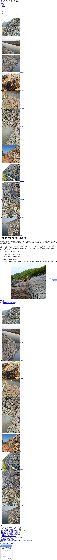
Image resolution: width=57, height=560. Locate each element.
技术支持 (3, 7)
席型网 (5, 540)
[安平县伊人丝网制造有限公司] (5, 1)
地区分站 (16, 0)
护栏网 (23, 540)
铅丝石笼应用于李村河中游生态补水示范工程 (9, 536)
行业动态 (3, 6)
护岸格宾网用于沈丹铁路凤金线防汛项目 (8, 527)
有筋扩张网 (15, 540)
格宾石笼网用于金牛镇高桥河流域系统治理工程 (9, 533)
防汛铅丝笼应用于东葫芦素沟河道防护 (8, 534)
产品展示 (3, 4)
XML (16, 538)
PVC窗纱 (7, 540)
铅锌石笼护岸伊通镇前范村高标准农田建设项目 (9, 532)
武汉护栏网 (11, 540)
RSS (18, 538)
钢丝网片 (18, 540)
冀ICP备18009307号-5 (3, 539)
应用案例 (3, 5)
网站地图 (20, 0)
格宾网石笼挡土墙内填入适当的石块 (9, 303)
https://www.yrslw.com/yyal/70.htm (5, 301)
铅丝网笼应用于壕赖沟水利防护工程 (8, 535)
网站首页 (3, 3)
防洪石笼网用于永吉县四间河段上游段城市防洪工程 (10, 530)
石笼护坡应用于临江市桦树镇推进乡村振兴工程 (9, 531)
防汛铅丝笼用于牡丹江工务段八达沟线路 (9, 302)
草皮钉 (21, 540)
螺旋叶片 (25, 540)
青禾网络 (12, 539)
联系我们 (3, 11)
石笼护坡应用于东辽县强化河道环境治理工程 (9, 529)
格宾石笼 (31, 540)
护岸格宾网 (2, 300)
